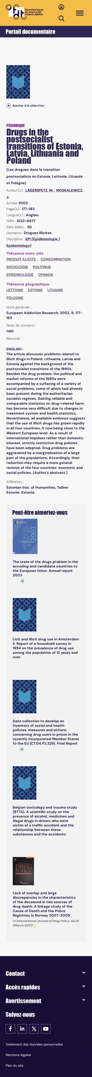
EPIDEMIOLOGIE (19, 274)
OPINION (45, 274)
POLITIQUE (42, 267)
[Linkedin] (22, 1028)
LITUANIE (55, 290)
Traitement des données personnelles (34, 1044)
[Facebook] (10, 1028)
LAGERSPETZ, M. (39, 190)
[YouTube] (45, 1028)
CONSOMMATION (56, 259)
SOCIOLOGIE (17, 267)
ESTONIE (35, 290)
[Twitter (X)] (34, 1028)
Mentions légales (18, 1055)
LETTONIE (14, 290)
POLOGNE (14, 297)
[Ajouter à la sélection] (8, 105)
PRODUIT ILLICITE (21, 259)
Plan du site (14, 1065)
